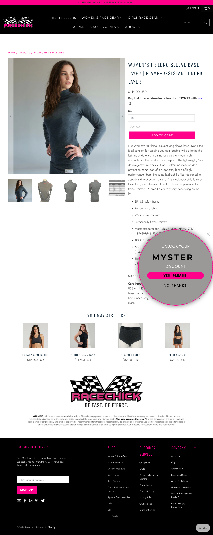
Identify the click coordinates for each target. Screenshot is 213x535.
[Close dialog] (208, 234)
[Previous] (10, 116)
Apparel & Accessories (119, 497)
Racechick (30, 527)
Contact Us (144, 462)
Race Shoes (113, 475)
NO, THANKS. (176, 285)
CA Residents (145, 503)
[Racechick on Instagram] (30, 501)
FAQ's (142, 468)
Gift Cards (113, 516)
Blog (173, 462)
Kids (110, 503)
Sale (109, 509)
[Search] (205, 22)
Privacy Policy (145, 497)
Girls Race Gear (115, 462)
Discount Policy (146, 491)
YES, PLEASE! (175, 275)
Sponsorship (177, 468)
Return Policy (145, 485)
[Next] (122, 116)
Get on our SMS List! (181, 487)
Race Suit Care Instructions (178, 505)
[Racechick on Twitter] (42, 501)
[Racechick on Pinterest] (36, 501)
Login (194, 8)
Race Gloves (114, 481)
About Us (175, 456)
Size (130, 111)
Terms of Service (147, 510)
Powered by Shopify (45, 527)
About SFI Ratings (179, 481)
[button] (102, 18)
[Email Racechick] (19, 501)
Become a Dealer (179, 475)
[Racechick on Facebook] (25, 501)
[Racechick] (18, 22)
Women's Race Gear (117, 456)
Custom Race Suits (116, 468)
